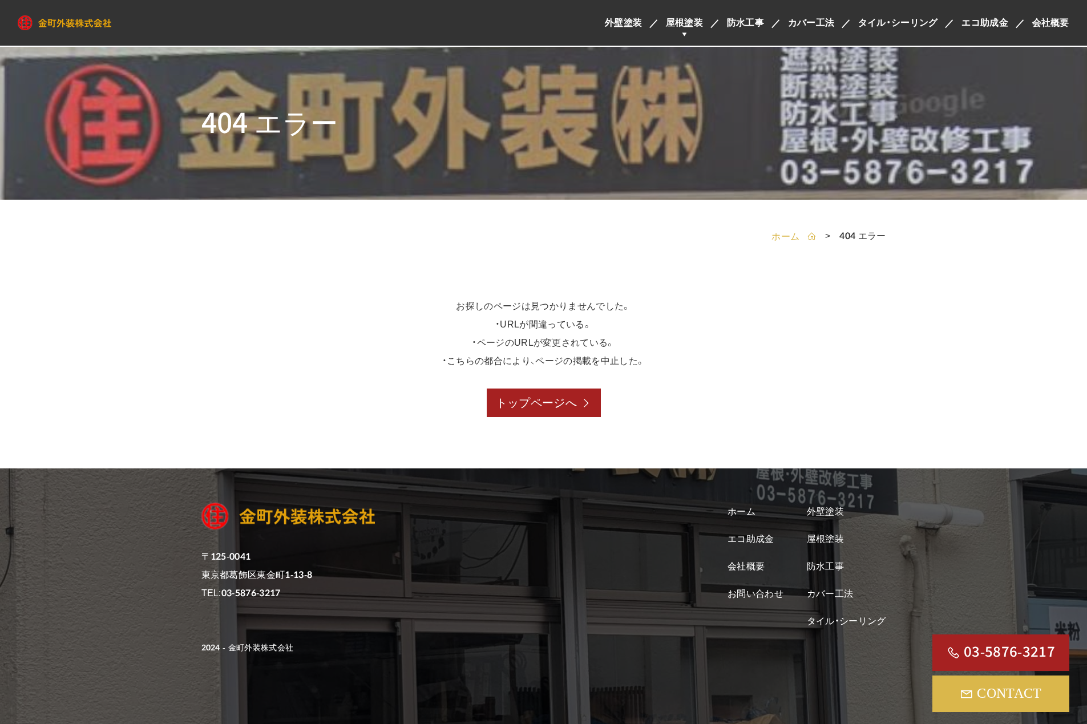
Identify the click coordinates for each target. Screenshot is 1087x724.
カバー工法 (811, 22)
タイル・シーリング (898, 22)
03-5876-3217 (1009, 652)
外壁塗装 (623, 22)
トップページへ (536, 403)
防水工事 (745, 22)
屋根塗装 (684, 22)
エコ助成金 (984, 22)
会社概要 (1050, 22)
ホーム (786, 236)
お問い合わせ (755, 593)
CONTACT (1009, 693)
